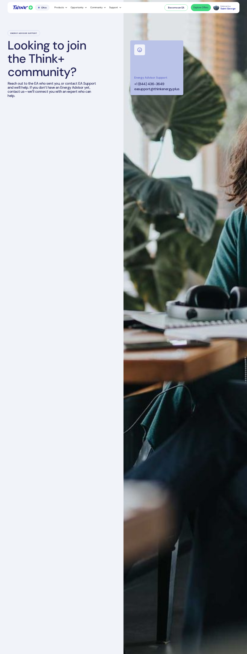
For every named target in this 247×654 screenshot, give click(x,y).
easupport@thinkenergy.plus (156, 89)
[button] (61, 7)
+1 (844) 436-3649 (149, 84)
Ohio (44, 7)
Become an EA (176, 7)
